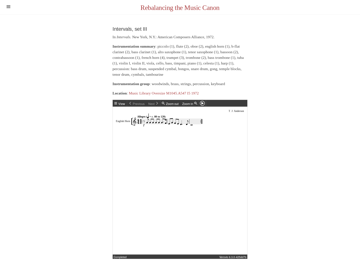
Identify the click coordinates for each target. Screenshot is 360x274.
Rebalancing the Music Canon (180, 7)
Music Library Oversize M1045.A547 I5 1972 (164, 93)
